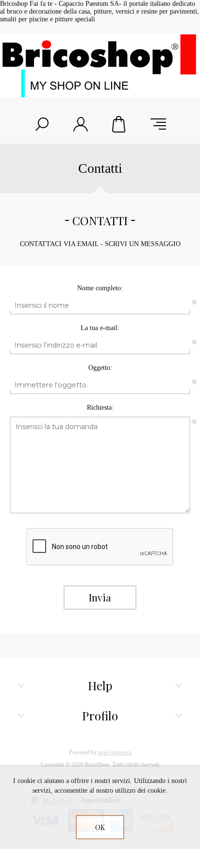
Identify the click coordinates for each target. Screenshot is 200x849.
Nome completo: (100, 288)
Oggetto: (100, 367)
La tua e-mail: (100, 328)
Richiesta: (100, 407)
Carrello (119, 124)
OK (100, 827)
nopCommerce (115, 752)
